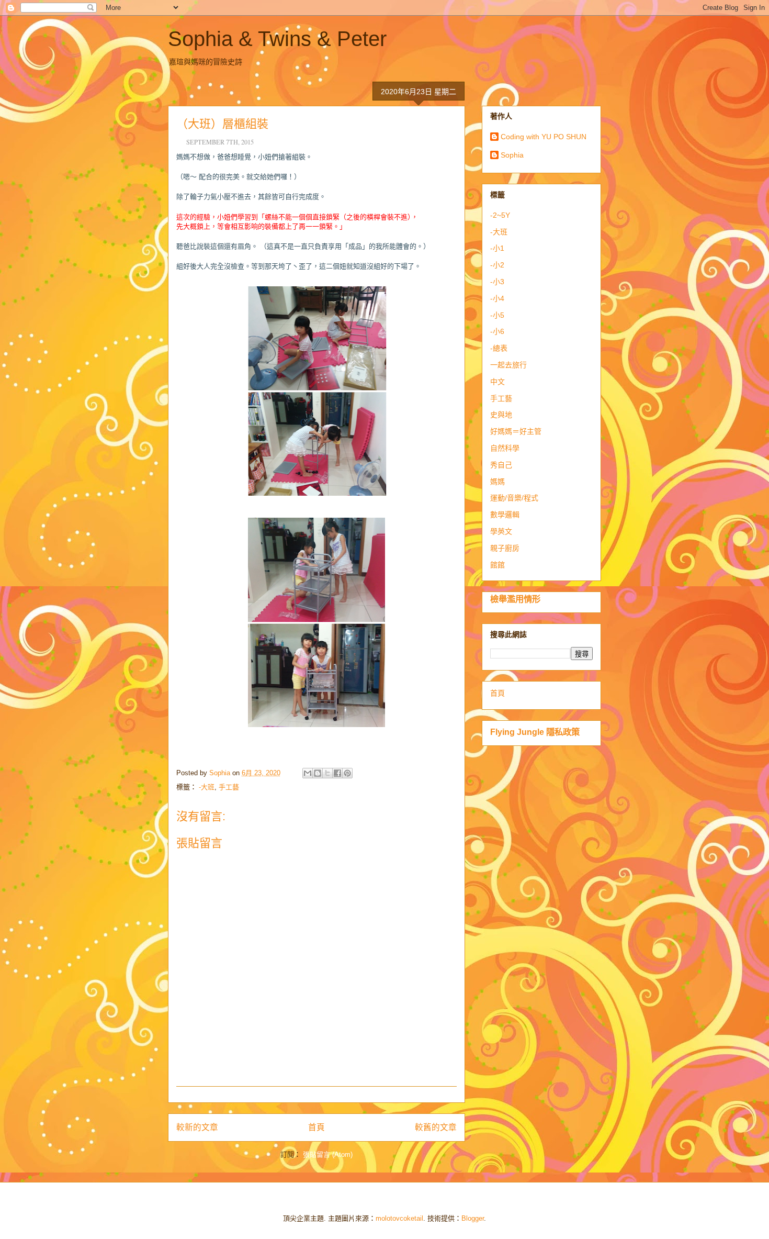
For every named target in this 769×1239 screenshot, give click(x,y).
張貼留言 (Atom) (328, 1154)
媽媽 (497, 481)
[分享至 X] (327, 773)
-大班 (206, 787)
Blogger (472, 1218)
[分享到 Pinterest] (347, 773)
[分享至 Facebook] (337, 773)
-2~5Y (500, 215)
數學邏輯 (504, 514)
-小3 (497, 281)
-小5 (497, 315)
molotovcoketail (399, 1218)
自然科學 (504, 448)
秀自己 (501, 465)
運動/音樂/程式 (514, 498)
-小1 (497, 248)
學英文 (501, 531)
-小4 (497, 298)
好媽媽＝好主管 (515, 431)
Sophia (512, 155)
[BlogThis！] (317, 773)
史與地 (501, 414)
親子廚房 (504, 548)
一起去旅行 (508, 365)
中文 (497, 381)
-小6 (497, 331)
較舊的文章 (436, 1127)
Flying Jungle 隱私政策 (535, 731)
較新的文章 (197, 1127)
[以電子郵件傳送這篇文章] (307, 773)
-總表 (498, 348)
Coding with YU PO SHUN (543, 136)
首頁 (316, 1127)
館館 (497, 565)
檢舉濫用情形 (515, 599)
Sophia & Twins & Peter (277, 38)
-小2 (497, 265)
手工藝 (229, 787)
